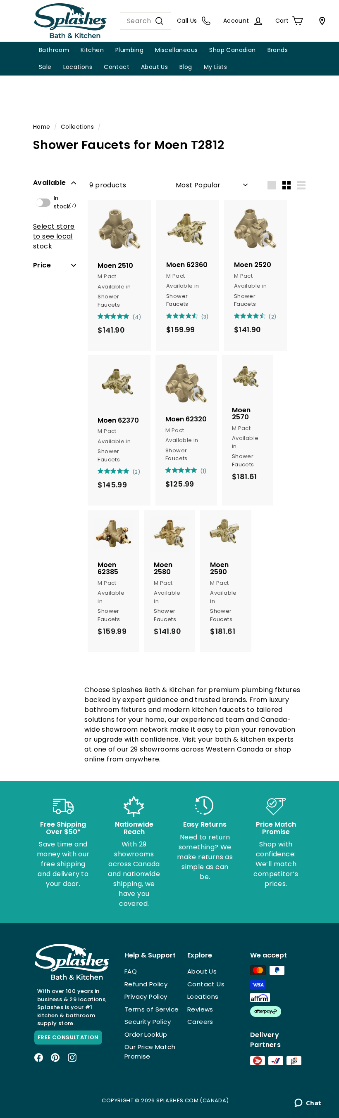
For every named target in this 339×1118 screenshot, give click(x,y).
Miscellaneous (176, 50)
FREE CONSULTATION (68, 1037)
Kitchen (92, 50)
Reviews (200, 1009)
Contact (116, 67)
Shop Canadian (232, 50)
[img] (100, 316)
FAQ (130, 971)
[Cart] (320, 21)
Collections (77, 127)
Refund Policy (145, 984)
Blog (185, 67)
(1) (203, 471)
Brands (277, 50)
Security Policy (147, 1021)
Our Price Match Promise (149, 1051)
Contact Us (205, 984)
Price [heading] (42, 265)
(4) (136, 317)
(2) (272, 316)
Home (41, 127)
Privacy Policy (145, 996)
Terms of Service (151, 1009)
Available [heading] (49, 182)
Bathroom (54, 50)
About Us (154, 67)
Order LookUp (145, 1034)
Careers (200, 1021)
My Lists (215, 67)
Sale (45, 67)
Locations (78, 67)
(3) (205, 316)
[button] (54, 183)
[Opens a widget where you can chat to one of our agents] (308, 1103)
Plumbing (129, 50)
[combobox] (145, 21)
